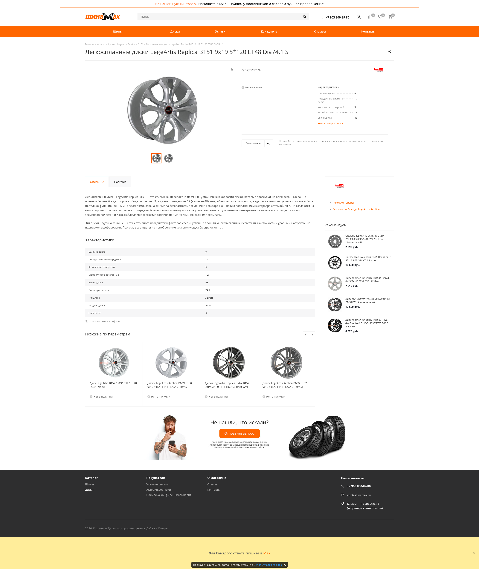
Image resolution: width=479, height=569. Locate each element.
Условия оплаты (157, 484)
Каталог (91, 478)
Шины (89, 484)
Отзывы (212, 484)
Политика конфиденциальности (168, 495)
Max (266, 553)
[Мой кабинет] (359, 16)
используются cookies (268, 565)
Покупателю (156, 478)
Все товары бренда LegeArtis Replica (356, 209)
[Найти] (304, 16)
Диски (89, 489)
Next (312, 335)
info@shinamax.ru (359, 495)
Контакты (213, 489)
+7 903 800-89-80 (337, 17)
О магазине (216, 478)
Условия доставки (158, 489)
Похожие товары (343, 202)
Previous (306, 335)
